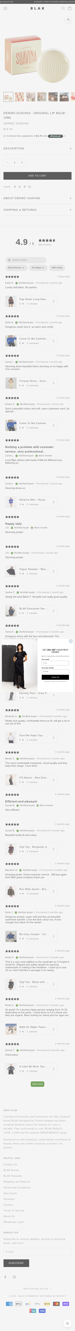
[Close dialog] (70, 641)
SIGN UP (55, 677)
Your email (45, 659)
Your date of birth (48, 668)
